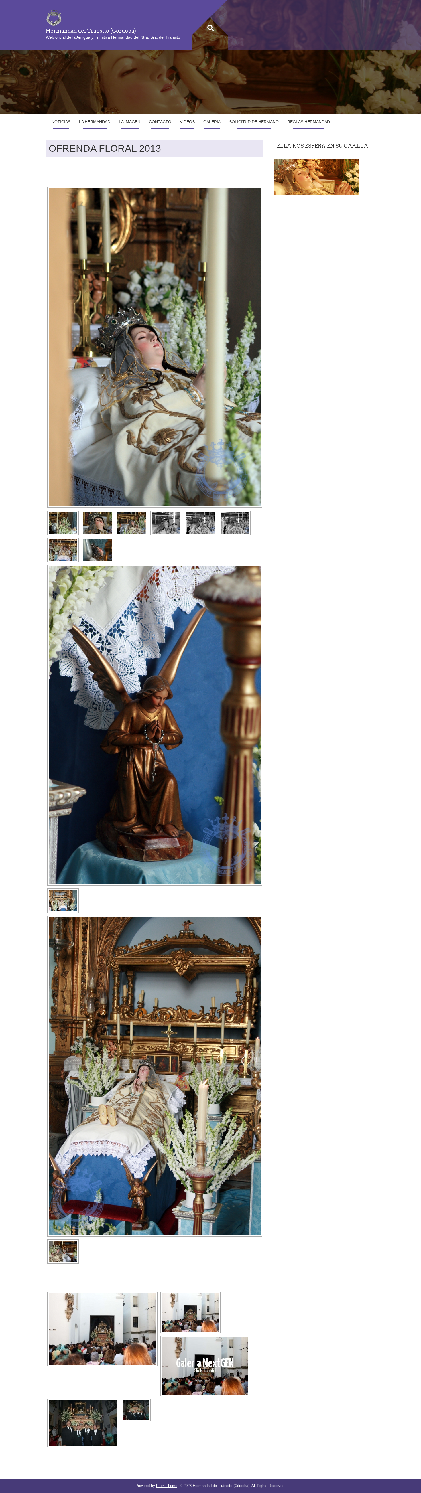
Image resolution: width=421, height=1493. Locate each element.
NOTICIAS (61, 121)
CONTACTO (160, 121)
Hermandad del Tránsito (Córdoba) (91, 31)
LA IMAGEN (129, 121)
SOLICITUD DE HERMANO (254, 121)
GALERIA (212, 121)
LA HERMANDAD (94, 121)
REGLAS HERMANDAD (308, 121)
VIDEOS (187, 121)
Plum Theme (166, 1486)
